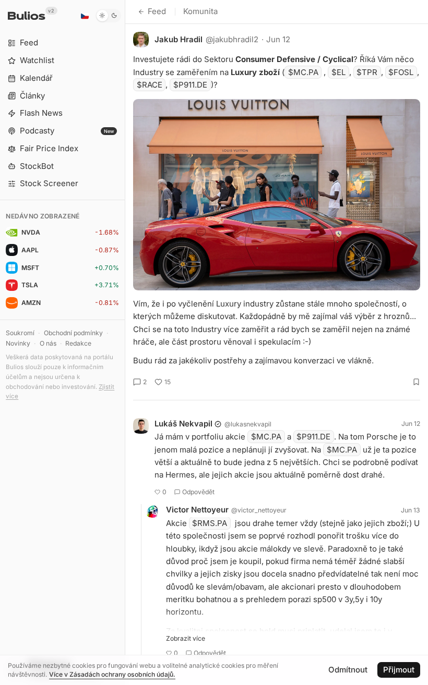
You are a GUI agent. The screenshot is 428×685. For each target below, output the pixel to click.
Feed (157, 11)
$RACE (149, 85)
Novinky (18, 343)
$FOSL (400, 72)
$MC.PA (303, 72)
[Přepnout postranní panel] (125, 342)
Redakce (78, 343)
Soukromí (20, 333)
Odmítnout (347, 670)
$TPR (366, 72)
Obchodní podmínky (73, 333)
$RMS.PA (209, 523)
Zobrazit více (185, 638)
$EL (338, 72)
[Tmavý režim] (108, 15)
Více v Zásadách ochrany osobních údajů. (112, 674)
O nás (48, 343)
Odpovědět (198, 492)
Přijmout (398, 670)
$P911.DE (190, 85)
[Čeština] (84, 15)
